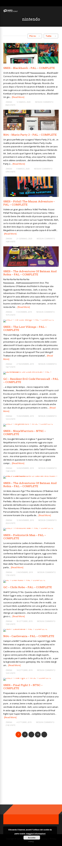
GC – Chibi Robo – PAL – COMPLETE (27, 587)
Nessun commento (44, 102)
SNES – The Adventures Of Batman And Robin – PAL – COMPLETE (30, 273)
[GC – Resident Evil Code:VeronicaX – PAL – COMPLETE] (31, 371)
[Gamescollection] (10, 11)
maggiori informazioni (35, 833)
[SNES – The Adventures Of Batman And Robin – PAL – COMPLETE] (31, 265)
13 (38, 734)
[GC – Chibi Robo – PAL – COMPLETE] (24, 580)
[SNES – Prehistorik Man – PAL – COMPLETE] (28, 527)
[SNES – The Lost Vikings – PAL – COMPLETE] (28, 319)
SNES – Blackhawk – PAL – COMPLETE (29, 68)
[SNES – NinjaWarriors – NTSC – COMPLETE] (28, 423)
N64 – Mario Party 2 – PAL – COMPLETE (30, 134)
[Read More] (18, 97)
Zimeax (9, 102)
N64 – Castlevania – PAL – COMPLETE (28, 636)
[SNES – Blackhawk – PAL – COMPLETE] (31, 62)
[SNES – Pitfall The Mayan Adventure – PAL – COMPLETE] (31, 196)
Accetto (31, 837)
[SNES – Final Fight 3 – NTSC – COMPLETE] (27, 677)
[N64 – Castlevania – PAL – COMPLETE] (25, 628)
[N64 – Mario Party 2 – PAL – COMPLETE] (31, 129)
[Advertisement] (31, 774)
